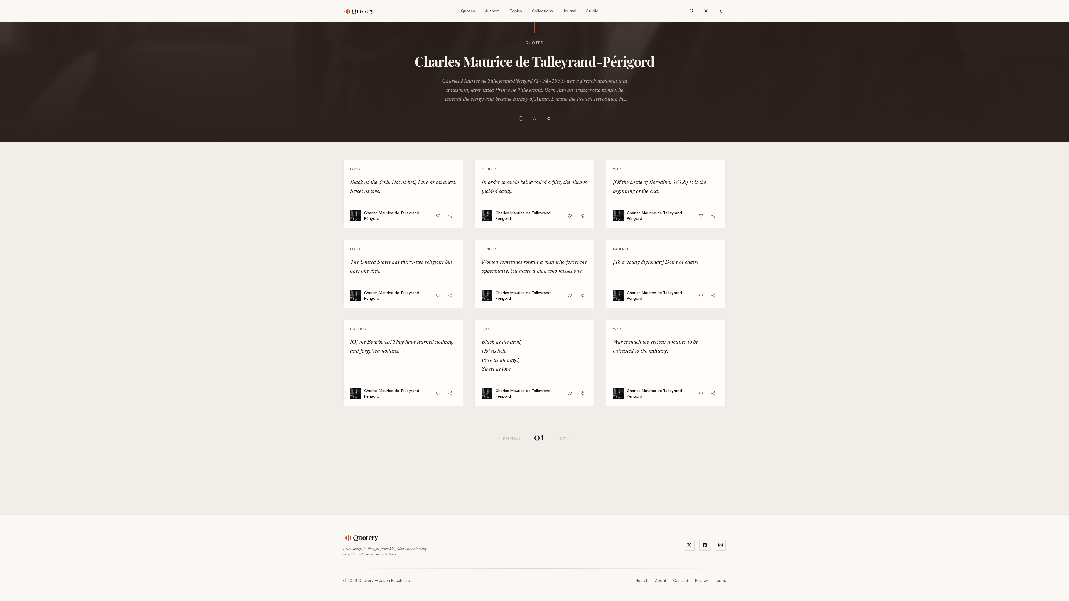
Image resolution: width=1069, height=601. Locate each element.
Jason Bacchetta (394, 580)
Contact (680, 580)
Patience (621, 249)
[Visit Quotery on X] (689, 545)
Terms (720, 580)
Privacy (701, 580)
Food (355, 169)
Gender (489, 169)
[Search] (691, 10)
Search (642, 580)
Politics (358, 329)
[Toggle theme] (706, 10)
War (617, 169)
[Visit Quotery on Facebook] (704, 545)
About (660, 580)
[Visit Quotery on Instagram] (720, 545)
